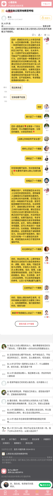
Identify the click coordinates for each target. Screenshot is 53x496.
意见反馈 (35, 439)
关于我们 (12, 439)
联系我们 (24, 439)
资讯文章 (29, 443)
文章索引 (6, 443)
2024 (28, 449)
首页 (3, 439)
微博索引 (17, 443)
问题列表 (21, 449)
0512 (33, 449)
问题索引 (47, 439)
